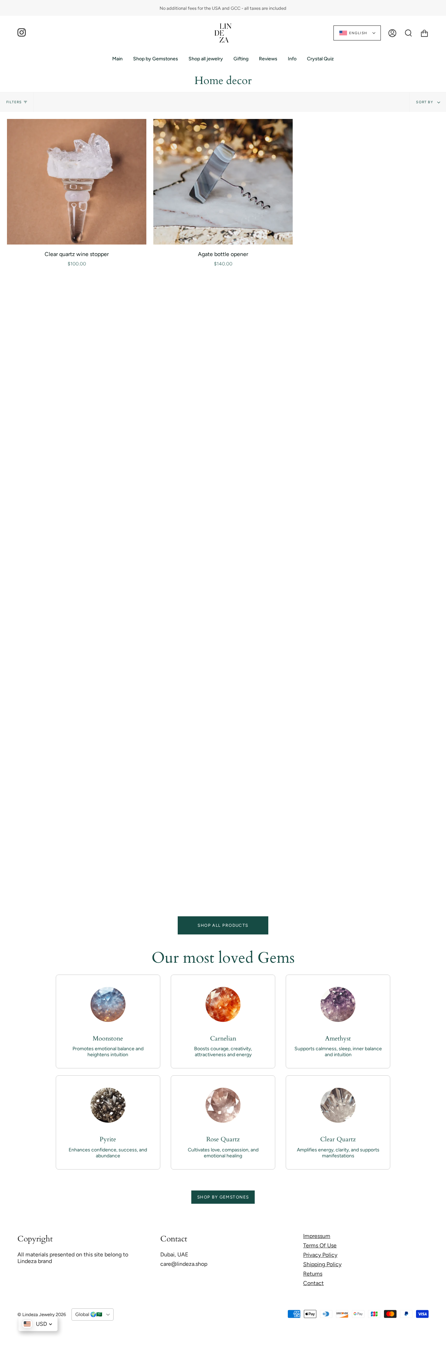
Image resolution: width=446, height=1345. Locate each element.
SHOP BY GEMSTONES (223, 1197)
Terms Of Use (320, 1245)
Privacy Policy (320, 1255)
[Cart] (424, 33)
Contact (313, 1283)
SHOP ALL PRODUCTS (223, 925)
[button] (155, 59)
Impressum (316, 1236)
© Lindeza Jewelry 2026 (41, 1314)
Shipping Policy (322, 1264)
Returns (312, 1273)
